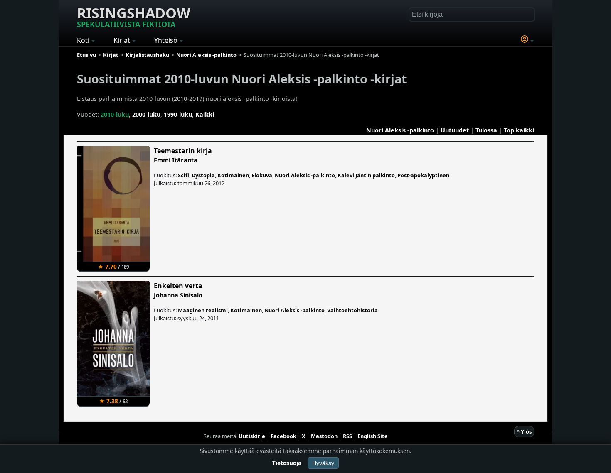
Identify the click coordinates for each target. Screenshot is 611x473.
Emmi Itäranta (175, 160)
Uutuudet (455, 130)
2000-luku (146, 114)
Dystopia (203, 175)
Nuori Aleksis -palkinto (400, 130)
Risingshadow (133, 16)
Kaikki (204, 114)
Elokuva (261, 175)
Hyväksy (323, 463)
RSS (347, 436)
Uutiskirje (252, 436)
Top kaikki (519, 130)
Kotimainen (233, 175)
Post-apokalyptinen (423, 175)
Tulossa (486, 130)
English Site (372, 436)
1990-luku (178, 114)
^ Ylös (524, 431)
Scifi (183, 175)
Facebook (283, 436)
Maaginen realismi (203, 310)
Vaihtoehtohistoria (352, 310)
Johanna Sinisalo (178, 295)
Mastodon (324, 436)
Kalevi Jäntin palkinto (366, 175)
